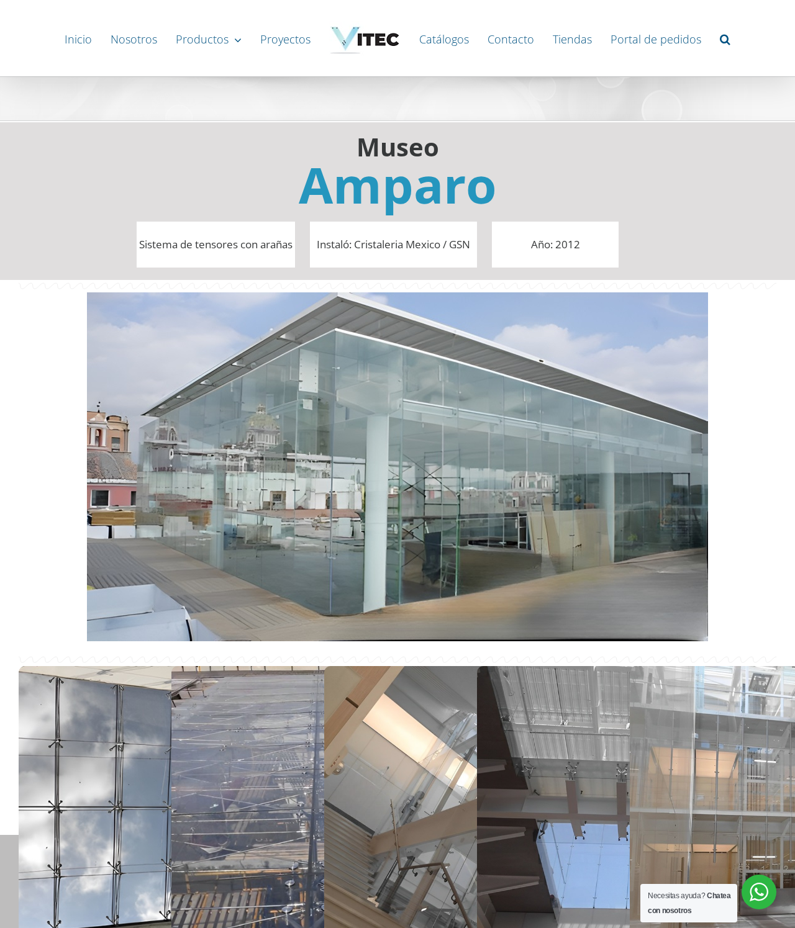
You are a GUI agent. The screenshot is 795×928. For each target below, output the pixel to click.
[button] (740, 38)
